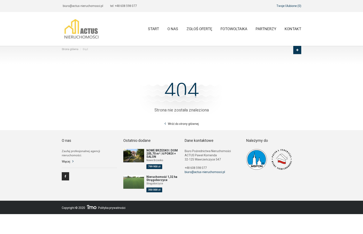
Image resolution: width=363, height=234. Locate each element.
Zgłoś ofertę (199, 29)
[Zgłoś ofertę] (297, 50)
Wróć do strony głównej (183, 123)
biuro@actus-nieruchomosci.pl (83, 6)
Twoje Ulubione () (288, 6)
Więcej (66, 161)
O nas (172, 29)
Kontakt (293, 29)
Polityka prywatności (111, 207)
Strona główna (70, 49)
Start (153, 29)
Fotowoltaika (234, 29)
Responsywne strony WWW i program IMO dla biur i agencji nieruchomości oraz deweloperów (91, 207)
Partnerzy (266, 29)
